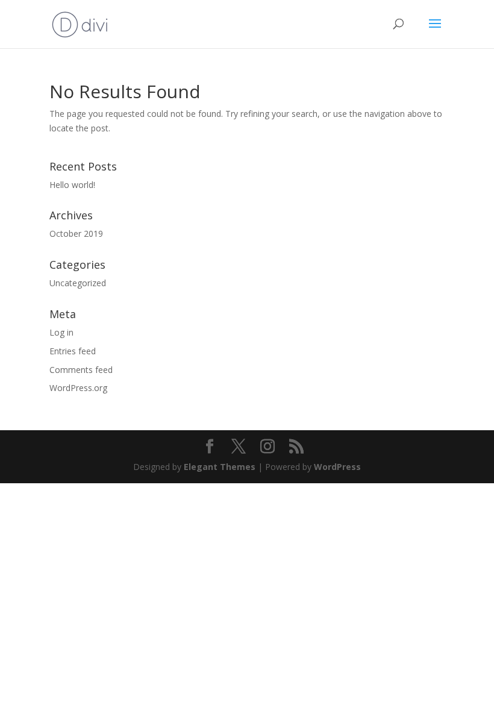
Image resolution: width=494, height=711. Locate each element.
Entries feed (72, 351)
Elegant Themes (219, 466)
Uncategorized (77, 283)
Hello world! (72, 184)
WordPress (337, 466)
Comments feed (81, 369)
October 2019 (76, 233)
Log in (61, 332)
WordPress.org (78, 387)
